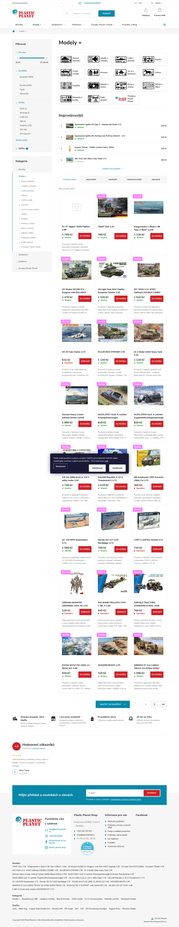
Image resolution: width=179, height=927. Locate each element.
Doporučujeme (69, 180)
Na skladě (26, 77)
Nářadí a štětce (27, 233)
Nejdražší (113, 180)
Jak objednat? (113, 839)
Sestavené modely (128, 899)
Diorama (24, 205)
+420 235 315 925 (84, 831)
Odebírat (151, 793)
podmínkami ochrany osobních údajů (126, 799)
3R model (24, 113)
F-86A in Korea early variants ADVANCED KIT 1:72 (33, 889)
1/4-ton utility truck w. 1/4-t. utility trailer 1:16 (87, 878)
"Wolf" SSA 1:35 (19, 866)
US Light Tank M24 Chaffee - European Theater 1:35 (142, 866)
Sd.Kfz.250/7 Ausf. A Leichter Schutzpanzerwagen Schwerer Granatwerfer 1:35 (101, 874)
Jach (76, 908)
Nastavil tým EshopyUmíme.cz (155, 921)
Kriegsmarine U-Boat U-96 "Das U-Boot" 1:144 (47, 866)
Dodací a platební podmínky (119, 831)
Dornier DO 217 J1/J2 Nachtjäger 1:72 (55, 881)
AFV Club (25, 134)
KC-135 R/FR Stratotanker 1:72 (25, 881)
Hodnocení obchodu (116, 846)
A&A (22, 121)
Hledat (106, 13)
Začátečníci (23, 254)
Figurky (24, 195)
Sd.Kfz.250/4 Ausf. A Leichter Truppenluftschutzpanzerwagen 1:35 (39, 878)
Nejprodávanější (134, 180)
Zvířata (24, 214)
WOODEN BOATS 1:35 (120, 881)
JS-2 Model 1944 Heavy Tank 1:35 (98, 870)
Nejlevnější (91, 180)
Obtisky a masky (28, 223)
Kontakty (111, 842)
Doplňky (24, 219)
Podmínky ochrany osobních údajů (119, 826)
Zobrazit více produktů (111, 169)
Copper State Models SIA (39, 908)
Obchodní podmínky (20, 3)
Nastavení (60, 466)
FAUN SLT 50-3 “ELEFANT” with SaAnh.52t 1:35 (87, 885)
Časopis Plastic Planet (27, 268)
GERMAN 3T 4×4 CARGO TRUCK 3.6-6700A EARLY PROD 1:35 (38, 885)
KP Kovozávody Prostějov (96, 908)
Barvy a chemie (27, 228)
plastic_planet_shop (57, 847)
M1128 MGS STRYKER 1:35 (71, 870)
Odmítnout (97, 468)
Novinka (25, 85)
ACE (23, 129)
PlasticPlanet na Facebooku (57, 841)
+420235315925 (56, 836)
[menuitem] (21, 25)
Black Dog (23, 908)
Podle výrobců (27, 242)
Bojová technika (27, 181)
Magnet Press (114, 908)
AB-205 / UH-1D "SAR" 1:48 (120, 885)
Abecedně (156, 180)
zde (106, 461)
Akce (22, 81)
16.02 (23, 109)
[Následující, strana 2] (154, 704)
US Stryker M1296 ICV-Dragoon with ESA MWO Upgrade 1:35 (94, 866)
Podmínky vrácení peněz (117, 835)
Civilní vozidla (26, 200)
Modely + (22, 176)
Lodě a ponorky (27, 191)
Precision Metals (129, 908)
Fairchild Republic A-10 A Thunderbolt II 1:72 (126, 878)
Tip (22, 89)
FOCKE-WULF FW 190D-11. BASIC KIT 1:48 (90, 881)
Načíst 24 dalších (110, 704)
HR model (68, 908)
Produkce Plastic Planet (31, 247)
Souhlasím (117, 468)
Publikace (22, 261)
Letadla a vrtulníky (28, 186)
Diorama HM (57, 908)
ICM (82, 908)
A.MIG (23, 117)
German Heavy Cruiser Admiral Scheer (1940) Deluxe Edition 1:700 (39, 874)
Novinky (21, 169)
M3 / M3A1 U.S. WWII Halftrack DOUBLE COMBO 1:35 (35, 870)
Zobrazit (85, 361)
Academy (25, 125)
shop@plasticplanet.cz (57, 830)
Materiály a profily (28, 237)
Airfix (14, 908)
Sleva (24, 94)
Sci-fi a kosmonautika (30, 209)
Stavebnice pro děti (30, 899)
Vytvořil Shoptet (160, 918)
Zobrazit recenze (38, 748)
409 (163, 704)
